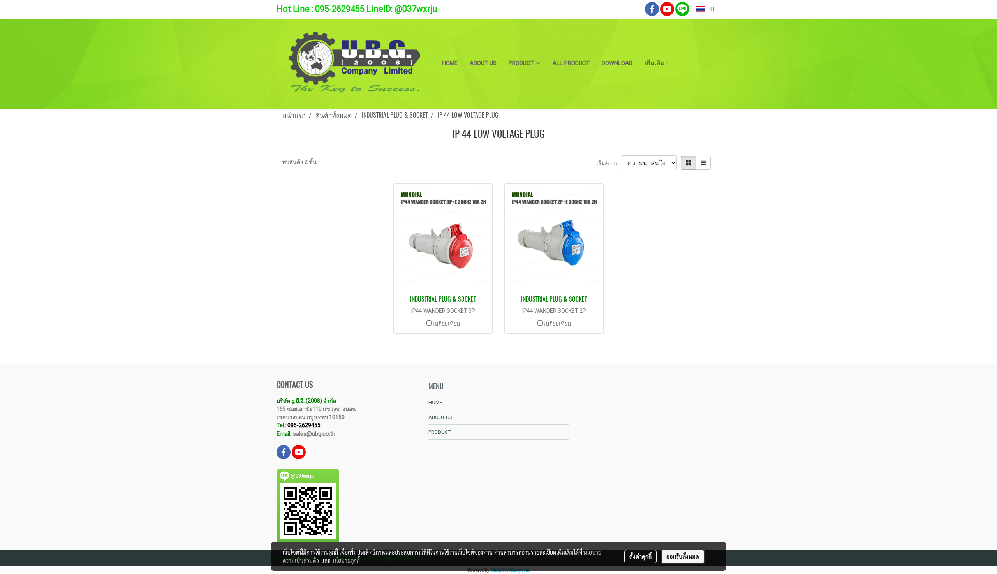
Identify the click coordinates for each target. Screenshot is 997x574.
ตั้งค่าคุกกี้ (640, 556)
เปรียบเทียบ (446, 323)
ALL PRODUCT (571, 63)
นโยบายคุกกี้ (346, 560)
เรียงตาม (608, 163)
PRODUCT (522, 63)
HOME (450, 63)
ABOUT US (483, 63)
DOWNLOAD (617, 63)
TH (710, 9)
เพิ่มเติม (655, 63)
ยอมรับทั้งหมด (682, 556)
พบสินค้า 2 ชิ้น (299, 162)
